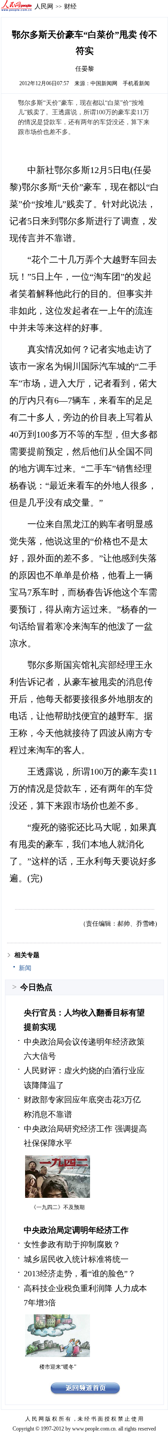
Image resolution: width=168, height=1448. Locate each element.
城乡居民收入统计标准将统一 (76, 1259)
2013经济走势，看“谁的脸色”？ (80, 1273)
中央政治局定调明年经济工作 (76, 1230)
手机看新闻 (136, 83)
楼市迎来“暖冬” (57, 1367)
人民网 (43, 6)
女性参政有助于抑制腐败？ (72, 1244)
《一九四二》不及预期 (58, 1207)
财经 (70, 6)
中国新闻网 (103, 83)
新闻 (25, 968)
